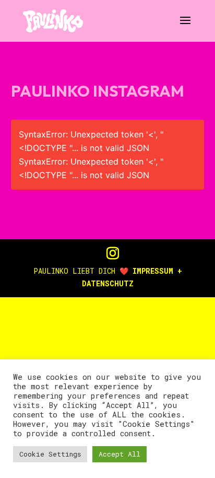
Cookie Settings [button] (50, 454)
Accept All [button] (119, 454)
